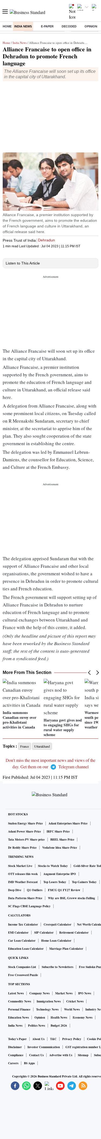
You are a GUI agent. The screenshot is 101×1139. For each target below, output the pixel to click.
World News (72, 1009)
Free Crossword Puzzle (23, 975)
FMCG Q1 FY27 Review (64, 890)
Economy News (82, 1017)
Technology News (47, 1009)
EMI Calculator (18, 932)
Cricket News (74, 1001)
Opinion (91, 26)
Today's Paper (17, 1039)
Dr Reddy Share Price (22, 847)
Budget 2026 (59, 1025)
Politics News (36, 1025)
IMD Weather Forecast (23, 882)
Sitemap (83, 1055)
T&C (53, 1039)
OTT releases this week (23, 874)
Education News (18, 1017)
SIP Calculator (44, 932)
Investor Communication (43, 1047)
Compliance (15, 1055)
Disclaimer (15, 1047)
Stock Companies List (22, 967)
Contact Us (36, 1055)
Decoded (69, 26)
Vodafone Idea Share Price (59, 847)
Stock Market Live (20, 866)
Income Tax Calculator (23, 924)
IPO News (84, 993)
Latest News (16, 993)
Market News (63, 993)
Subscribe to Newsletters (57, 967)
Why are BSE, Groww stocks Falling (71, 898)
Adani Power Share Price (24, 831)
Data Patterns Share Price (25, 898)
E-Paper (47, 26)
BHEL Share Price (62, 839)
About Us (38, 1039)
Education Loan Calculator (26, 949)
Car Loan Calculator (22, 940)
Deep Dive (14, 890)
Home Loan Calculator (56, 940)
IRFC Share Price (58, 831)
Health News (59, 1017)
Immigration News (49, 1001)
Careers (13, 1063)
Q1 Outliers (34, 890)
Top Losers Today (54, 882)
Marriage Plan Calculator (66, 949)
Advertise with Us (60, 1055)
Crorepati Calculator (57, 924)
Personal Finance (19, 1009)
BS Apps (29, 1063)
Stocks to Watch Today (53, 866)
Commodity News (19, 1001)
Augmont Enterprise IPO (59, 874)
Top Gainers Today (84, 882)
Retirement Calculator (74, 932)
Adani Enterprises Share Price (68, 823)
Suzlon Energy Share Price (25, 823)
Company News (39, 993)
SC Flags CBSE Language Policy (29, 906)
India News (23, 26)
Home (7, 26)
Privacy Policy (71, 1039)
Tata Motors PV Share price (26, 839)
